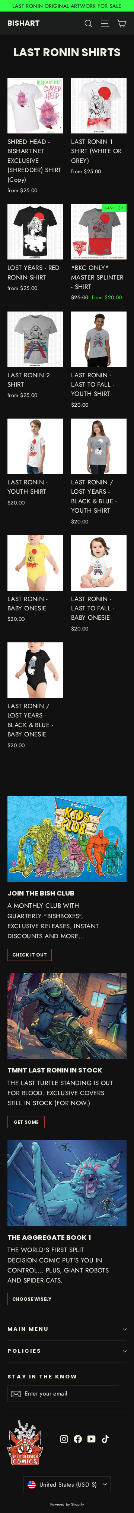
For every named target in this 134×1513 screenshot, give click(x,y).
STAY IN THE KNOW (42, 1376)
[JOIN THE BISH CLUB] (67, 839)
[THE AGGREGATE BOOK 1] (67, 1183)
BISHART (23, 23)
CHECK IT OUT (29, 955)
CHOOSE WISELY (31, 1299)
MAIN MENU (27, 1329)
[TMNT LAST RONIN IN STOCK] (67, 1016)
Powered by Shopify (67, 1504)
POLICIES (24, 1351)
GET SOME (26, 1122)
